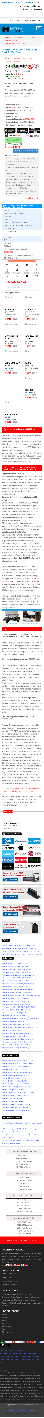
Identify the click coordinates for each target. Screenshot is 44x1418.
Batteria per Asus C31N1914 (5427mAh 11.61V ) (17, 978)
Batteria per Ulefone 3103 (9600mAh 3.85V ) (16, 1024)
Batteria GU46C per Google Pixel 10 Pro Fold (16, 1087)
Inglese (17, 1413)
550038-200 (29, 119)
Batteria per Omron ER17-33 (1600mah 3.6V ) (16, 1001)
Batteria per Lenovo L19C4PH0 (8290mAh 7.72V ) (17, 972)
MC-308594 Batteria (24, 1212)
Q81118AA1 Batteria (24, 1228)
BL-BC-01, (23, 951)
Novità (4, 1320)
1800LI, (23, 954)
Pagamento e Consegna (32, 9)
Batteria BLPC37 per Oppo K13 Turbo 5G (15, 1107)
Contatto (25, 6)
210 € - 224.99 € (36, 1359)
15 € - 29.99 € (12, 1350)
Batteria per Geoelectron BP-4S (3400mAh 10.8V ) (17, 1042)
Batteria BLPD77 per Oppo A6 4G (12, 1101)
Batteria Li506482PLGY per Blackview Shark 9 (16, 1095)
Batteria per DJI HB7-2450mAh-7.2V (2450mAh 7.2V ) (18, 975)
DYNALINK (32, 392)
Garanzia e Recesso (10, 1285)
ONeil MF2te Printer (14, 288)
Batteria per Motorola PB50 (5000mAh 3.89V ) (16, 969)
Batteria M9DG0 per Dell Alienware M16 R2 (15, 1110)
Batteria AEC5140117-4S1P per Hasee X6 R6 (16, 1066)
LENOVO (11, 312)
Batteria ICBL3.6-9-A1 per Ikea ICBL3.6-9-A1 (15, 1081)
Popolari (5, 1317)
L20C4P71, (5, 951)
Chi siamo (36, 6)
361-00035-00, (14, 951)
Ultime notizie (7, 1332)
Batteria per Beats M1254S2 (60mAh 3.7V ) (15, 1016)
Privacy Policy (9, 1273)
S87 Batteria (24, 1186)
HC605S (29, 390)
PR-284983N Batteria (24, 1225)
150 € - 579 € (3, 1362)
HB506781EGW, (7, 948)
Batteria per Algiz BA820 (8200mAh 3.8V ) (15, 1021)
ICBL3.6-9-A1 (11, 414)
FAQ (33, 1410)
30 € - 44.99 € (21, 1350)
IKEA (9, 417)
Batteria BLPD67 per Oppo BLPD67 (13, 1090)
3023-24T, (37, 948)
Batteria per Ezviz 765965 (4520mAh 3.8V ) (15, 1048)
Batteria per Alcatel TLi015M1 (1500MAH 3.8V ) (17, 992)
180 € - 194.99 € (15, 1359)
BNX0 (28, 363)
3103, (3, 945)
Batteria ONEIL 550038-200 (15, 43)
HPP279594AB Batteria (24, 1231)
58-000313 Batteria (24, 1206)
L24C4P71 (10, 309)
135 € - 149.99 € (25, 1356)
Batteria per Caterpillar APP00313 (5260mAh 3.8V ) (18, 984)
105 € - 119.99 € (4, 1356)
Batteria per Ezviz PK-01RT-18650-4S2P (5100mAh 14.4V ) (20, 1019)
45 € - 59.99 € (4, 1353)
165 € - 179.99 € (4, 1359)
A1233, (17, 954)
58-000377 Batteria (24, 1203)
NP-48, (33, 945)
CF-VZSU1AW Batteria (24, 1167)
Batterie (5, 1323)
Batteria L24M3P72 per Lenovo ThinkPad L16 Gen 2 (18, 1063)
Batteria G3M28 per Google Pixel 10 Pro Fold (16, 1084)
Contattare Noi (13, 155)
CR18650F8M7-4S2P (13, 364)
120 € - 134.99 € (15, 1356)
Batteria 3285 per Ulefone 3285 (12, 1098)
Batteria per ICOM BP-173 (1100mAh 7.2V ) (15, 998)
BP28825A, (38, 954)
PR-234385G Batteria (24, 1222)
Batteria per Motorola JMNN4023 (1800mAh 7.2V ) (18, 1033)
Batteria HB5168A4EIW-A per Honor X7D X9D (16, 1104)
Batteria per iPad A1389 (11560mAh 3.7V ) (15, 986)
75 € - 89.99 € (22, 1353)
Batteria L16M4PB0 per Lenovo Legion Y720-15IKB (18, 1092)
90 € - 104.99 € (31, 1353)
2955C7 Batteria (24, 1209)
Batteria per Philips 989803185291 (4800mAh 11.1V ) (18, 1045)
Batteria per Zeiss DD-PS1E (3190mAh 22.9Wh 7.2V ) (18, 1007)
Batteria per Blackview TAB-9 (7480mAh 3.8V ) (16, 1010)
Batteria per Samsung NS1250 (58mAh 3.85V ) (16, 1013)
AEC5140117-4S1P (12, 337)
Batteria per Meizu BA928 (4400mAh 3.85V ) (16, 1004)
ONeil (34, 38)
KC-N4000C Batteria (24, 1180)
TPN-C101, (17, 945)
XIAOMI (30, 366)
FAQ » (4, 1335)
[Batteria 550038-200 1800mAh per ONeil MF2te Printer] (22, 60)
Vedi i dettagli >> (33, 198)
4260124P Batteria (24, 1234)
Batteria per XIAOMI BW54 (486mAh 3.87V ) (15, 981)
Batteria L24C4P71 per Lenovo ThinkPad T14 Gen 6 (18, 1060)
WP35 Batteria (24, 1178)
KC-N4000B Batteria (24, 1189)
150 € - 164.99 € (36, 1356)
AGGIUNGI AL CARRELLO (26, 150)
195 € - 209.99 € (25, 1359)
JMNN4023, (26, 945)
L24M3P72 (30, 309)
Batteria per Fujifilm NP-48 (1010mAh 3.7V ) (15, 1036)
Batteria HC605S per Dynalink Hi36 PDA (14, 1078)
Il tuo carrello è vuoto (20, 20)
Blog (3, 1329)
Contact (22, 1410)
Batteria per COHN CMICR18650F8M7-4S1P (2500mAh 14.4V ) (21, 995)
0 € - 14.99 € (3, 1350)
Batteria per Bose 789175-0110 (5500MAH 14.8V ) (18, 989)
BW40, (31, 948)
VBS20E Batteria (24, 1155)
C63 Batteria (24, 1183)
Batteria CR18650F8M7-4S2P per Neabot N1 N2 (17, 1072)
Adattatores (6, 1326)
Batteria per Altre (21, 38)
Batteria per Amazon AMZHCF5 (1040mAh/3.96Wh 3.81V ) (20, 1027)
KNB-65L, (30, 951)
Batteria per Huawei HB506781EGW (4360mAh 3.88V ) (19, 1039)
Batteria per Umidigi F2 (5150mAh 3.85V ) (15, 963)
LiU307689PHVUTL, (8, 954)
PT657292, (30, 954)
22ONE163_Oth (24, 78)
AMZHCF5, (9, 945)
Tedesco (26, 1413)
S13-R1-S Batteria (24, 1200)
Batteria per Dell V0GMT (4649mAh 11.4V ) (15, 966)
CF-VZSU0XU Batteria (24, 1161)
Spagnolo (8, 1413)
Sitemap (5, 1314)
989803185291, (23, 948)
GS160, (36, 951)
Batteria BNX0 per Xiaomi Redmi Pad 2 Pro (15, 1075)
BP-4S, (15, 948)
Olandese (36, 1413)
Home (7, 38)
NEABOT (11, 368)
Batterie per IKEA (33, 788)
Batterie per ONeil (11, 40)
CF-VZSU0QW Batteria (24, 1164)
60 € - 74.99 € (13, 1353)
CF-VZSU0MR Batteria (24, 1158)
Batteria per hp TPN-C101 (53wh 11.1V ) (14, 1030)
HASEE (10, 341)
